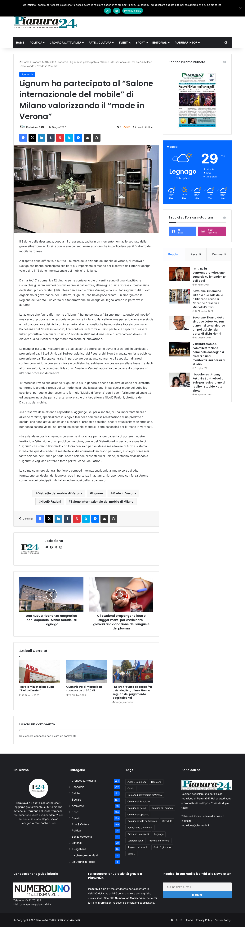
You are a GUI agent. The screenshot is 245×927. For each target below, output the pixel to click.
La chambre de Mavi (85, 855)
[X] (56, 547)
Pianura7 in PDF (186, 42)
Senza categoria (82, 836)
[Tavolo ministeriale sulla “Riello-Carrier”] (39, 671)
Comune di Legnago (162, 808)
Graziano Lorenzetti (138, 834)
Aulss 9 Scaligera (136, 781)
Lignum (97, 493)
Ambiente (78, 805)
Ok (107, 10)
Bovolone (156, 781)
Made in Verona (124, 493)
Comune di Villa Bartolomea (142, 821)
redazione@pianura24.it (195, 825)
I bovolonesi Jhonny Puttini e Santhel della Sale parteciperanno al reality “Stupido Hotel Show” (209, 383)
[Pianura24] (45, 22)
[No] (240, 8)
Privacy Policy (204, 920)
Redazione (32, 127)
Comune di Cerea (136, 808)
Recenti (196, 254)
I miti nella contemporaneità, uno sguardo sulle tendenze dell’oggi (209, 275)
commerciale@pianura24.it (35, 904)
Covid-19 (167, 821)
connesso (40, 735)
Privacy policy (132, 10)
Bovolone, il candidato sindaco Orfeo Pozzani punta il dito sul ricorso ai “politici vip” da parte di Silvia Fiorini (209, 326)
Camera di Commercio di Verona (144, 794)
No (117, 10)
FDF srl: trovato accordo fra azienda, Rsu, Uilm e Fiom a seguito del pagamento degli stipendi (132, 692)
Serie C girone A (162, 847)
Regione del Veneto (137, 847)
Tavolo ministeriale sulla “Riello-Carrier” (36, 688)
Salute (76, 793)
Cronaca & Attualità (65, 42)
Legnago (158, 834)
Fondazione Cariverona (140, 827)
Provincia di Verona (159, 840)
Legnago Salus (135, 840)
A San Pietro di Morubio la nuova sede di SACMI (84, 688)
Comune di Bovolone (138, 801)
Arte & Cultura (100, 42)
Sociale (76, 799)
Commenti (219, 254)
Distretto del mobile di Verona (60, 493)
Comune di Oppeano (138, 814)
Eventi (123, 42)
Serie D (131, 853)
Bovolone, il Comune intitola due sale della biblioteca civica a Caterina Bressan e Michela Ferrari (208, 299)
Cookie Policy (223, 920)
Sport (140, 42)
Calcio (130, 788)
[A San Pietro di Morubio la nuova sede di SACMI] (86, 671)
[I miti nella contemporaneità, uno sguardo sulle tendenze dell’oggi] (179, 274)
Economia (62, 62)
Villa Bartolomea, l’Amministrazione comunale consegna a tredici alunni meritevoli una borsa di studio (209, 354)
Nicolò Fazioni (50, 501)
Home (20, 42)
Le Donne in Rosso (83, 861)
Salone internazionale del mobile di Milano (102, 501)
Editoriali (159, 42)
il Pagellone (79, 849)
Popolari (174, 254)
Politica (36, 42)
